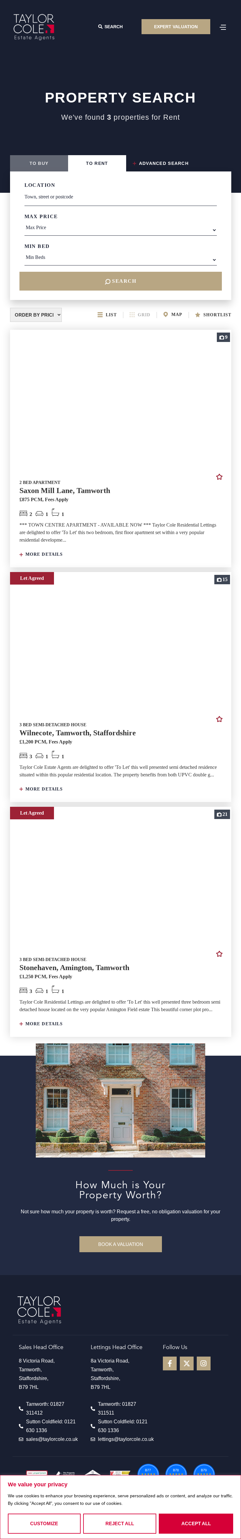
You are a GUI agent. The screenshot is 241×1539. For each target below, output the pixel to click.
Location (40, 185)
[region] (120, 1507)
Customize (44, 1523)
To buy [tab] (39, 163)
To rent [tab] (97, 163)
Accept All (196, 1523)
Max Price (41, 216)
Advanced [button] (163, 163)
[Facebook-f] (170, 1363)
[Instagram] (204, 1363)
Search (123, 281)
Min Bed (37, 246)
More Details (43, 554)
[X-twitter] (187, 1363)
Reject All (119, 1523)
